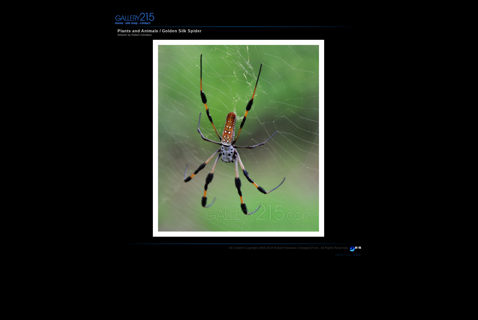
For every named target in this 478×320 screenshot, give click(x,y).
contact (145, 23)
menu (119, 23)
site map (131, 23)
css (348, 255)
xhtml (339, 255)
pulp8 (357, 255)
